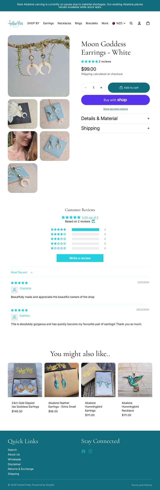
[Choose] (72, 391)
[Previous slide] (12, 380)
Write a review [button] (80, 258)
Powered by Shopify (43, 484)
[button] (90, 61)
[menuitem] (105, 23)
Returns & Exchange (21, 468)
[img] (19, 282)
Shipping (90, 128)
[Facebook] (83, 451)
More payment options (115, 109)
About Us (14, 454)
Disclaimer (14, 464)
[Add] (36, 391)
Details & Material (99, 118)
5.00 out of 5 (90, 217)
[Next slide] (38, 380)
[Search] (131, 23)
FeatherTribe (24, 484)
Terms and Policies (141, 485)
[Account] (139, 23)
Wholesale (14, 459)
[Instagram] (90, 451)
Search (12, 449)
